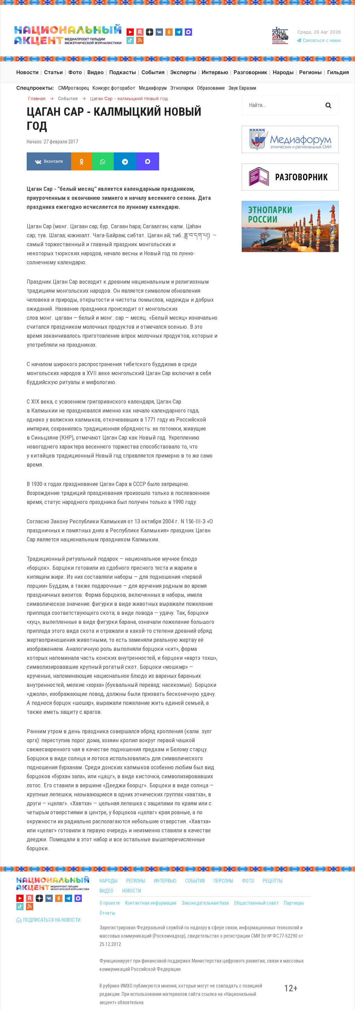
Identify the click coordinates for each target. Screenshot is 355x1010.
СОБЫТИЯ (195, 881)
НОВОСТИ (131, 891)
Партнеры (294, 903)
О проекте (109, 903)
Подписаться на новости (50, 920)
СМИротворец (73, 88)
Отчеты (107, 913)
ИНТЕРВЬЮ (165, 881)
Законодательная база (205, 903)
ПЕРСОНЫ (223, 881)
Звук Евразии (242, 88)
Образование (211, 88)
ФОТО (248, 881)
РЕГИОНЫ (135, 881)
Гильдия (338, 72)
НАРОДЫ (108, 881)
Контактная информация (150, 903)
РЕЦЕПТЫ (273, 881)
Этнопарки (181, 88)
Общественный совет (256, 903)
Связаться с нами (321, 40)
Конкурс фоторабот (114, 88)
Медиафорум (153, 88)
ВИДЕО (106, 891)
